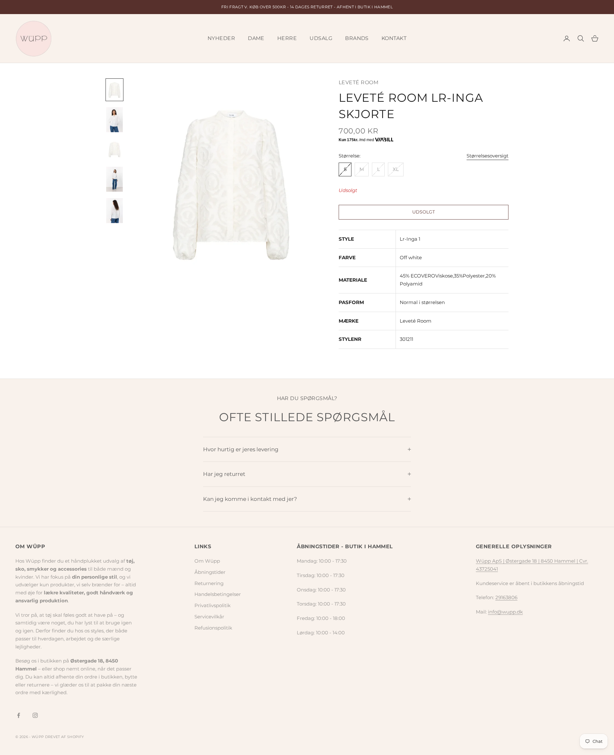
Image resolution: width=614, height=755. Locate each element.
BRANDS (357, 38)
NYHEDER (221, 38)
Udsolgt (423, 212)
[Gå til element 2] (114, 120)
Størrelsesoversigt (487, 156)
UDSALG (321, 38)
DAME (256, 38)
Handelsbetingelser (217, 594)
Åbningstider (209, 572)
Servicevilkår (209, 617)
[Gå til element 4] (114, 179)
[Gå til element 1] (114, 89)
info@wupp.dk (505, 612)
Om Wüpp (207, 561)
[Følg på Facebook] (18, 715)
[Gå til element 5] (114, 210)
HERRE (287, 38)
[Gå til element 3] (114, 149)
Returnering (209, 583)
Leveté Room (358, 82)
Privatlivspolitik (212, 605)
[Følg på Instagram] (35, 715)
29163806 (506, 597)
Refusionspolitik (213, 628)
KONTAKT (394, 38)
